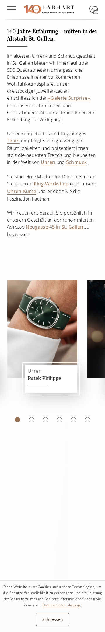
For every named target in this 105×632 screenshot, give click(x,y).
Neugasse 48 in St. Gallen (54, 227)
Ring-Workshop (51, 184)
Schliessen (52, 619)
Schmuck (76, 162)
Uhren (48, 162)
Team (13, 140)
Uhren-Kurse (21, 191)
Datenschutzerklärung (61, 605)
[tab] (17, 419)
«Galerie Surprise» (69, 98)
